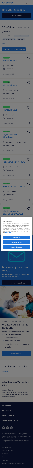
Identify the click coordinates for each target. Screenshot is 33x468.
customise (16, 237)
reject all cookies (16, 242)
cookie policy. (8, 232)
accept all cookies (16, 247)
